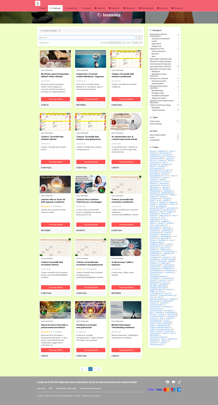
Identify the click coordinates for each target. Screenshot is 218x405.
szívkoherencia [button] (155, 309)
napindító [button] (165, 257)
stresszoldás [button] (155, 301)
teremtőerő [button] (171, 316)
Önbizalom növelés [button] (159, 81)
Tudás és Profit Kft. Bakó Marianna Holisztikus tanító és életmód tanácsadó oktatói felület (87, 382)
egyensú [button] (164, 185)
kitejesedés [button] (154, 229)
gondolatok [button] (171, 208)
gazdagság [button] (160, 206)
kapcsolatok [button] (160, 225)
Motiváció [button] (155, 54)
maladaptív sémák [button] (157, 244)
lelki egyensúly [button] (163, 238)
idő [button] (164, 219)
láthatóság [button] (165, 235)
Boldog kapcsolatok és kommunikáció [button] (158, 35)
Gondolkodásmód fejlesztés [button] (160, 64)
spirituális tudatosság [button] (158, 299)
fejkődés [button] (162, 202)
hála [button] (161, 212)
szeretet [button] (163, 303)
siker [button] (152, 297)
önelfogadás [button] (155, 269)
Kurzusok (163, 8)
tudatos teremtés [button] (156, 159)
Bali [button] (164, 162)
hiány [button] (174, 216)
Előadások (178, 8)
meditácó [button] (153, 250)
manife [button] (169, 244)
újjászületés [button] (154, 335)
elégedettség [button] (155, 191)
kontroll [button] (167, 233)
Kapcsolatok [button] (156, 44)
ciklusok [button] (165, 178)
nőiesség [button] (161, 261)
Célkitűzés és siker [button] (157, 49)
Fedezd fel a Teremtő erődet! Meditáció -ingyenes (90, 75)
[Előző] (82, 369)
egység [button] (165, 187)
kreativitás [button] (154, 235)
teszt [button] (166, 320)
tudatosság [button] (154, 333)
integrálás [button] (165, 221)
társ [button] (151, 312)
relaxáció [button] (169, 290)
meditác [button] (153, 248)
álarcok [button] (153, 161)
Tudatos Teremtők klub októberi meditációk (123, 75)
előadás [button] (172, 195)
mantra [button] (167, 246)
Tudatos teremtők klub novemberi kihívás (52, 263)
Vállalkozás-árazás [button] (159, 98)
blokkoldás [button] (165, 172)
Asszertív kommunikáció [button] (161, 39)
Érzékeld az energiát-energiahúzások (86, 326)
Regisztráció (72, 8)
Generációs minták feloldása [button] (160, 61)
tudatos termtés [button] (156, 331)
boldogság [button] (154, 174)
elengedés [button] (162, 151)
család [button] (161, 179)
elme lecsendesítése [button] (158, 195)
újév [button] (172, 333)
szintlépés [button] (167, 307)
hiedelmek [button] (154, 217)
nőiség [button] (170, 261)
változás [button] (164, 341)
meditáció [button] (163, 248)
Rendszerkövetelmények (90, 388)
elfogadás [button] (154, 193)
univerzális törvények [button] (158, 337)
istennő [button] (161, 223)
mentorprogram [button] (169, 252)
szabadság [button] (167, 301)
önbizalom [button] (154, 267)
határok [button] (153, 153)
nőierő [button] (152, 261)
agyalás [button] (169, 159)
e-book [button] (166, 181)
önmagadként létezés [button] (158, 276)
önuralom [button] (162, 280)
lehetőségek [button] (165, 236)
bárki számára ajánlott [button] (158, 135)
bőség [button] (152, 151)
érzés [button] (171, 151)
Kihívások (115, 8)
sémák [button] (152, 295)
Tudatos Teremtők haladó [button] (159, 327)
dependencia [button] (155, 181)
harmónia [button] (164, 214)
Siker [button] (153, 56)
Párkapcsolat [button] (156, 46)
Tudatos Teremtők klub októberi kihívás (52, 137)
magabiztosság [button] (156, 242)
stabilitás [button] (172, 299)
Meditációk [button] (156, 71)
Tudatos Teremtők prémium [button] (160, 329)
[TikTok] (179, 382)
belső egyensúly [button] (156, 168)
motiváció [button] (153, 255)
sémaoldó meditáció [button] (167, 295)
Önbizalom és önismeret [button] (159, 78)
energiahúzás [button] (155, 198)
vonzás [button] (162, 343)
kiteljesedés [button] (167, 229)
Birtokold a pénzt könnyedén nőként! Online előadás (55, 75)
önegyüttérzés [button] (167, 267)
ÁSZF (50, 388)
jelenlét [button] (170, 223)
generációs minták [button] (157, 208)
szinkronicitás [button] (155, 307)
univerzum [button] (154, 339)
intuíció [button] (152, 223)
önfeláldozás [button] (170, 271)
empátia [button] (153, 197)
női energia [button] (154, 259)
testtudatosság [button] (155, 320)
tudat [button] (152, 324)
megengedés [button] (155, 252)
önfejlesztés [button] (155, 155)
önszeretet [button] (166, 155)
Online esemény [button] (156, 124)
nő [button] (173, 257)
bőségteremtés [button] (156, 176)
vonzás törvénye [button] (156, 345)
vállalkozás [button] (154, 341)
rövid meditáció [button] (156, 293)
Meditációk (130, 8)
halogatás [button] (170, 212)
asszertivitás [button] (155, 162)
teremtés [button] (170, 157)
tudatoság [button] (169, 331)
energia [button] (162, 197)
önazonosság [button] (155, 265)
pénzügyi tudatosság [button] (158, 288)
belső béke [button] (161, 166)
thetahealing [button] (154, 322)
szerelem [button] (153, 303)
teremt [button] (162, 314)
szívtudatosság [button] (156, 310)
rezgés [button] (152, 291)
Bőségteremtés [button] (157, 90)
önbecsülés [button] (168, 265)
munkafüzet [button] (154, 257)
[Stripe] (164, 389)
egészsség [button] (154, 185)
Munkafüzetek (147, 8)
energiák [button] (166, 198)
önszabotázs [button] (155, 278)
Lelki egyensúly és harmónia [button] (160, 66)
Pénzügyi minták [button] (158, 93)
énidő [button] (152, 200)
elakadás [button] (165, 189)
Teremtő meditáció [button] (157, 316)
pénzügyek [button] (163, 284)
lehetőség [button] (154, 236)
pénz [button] (165, 282)
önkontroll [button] (154, 274)
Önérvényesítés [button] (158, 83)
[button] (55, 105)
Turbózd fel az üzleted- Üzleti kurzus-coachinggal (88, 200)
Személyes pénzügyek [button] (160, 96)
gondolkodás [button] (155, 210)
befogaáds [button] (154, 164)
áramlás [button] (161, 161)
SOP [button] (159, 297)
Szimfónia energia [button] (157, 157)
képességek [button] (155, 227)
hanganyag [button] (154, 214)
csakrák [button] (153, 179)
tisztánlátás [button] (166, 322)
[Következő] (99, 369)
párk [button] (170, 280)
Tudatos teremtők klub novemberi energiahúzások (89, 263)
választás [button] (171, 339)
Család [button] (154, 41)
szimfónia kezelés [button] (157, 305)
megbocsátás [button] (165, 250)
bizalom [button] (168, 170)
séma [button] (167, 293)
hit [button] (162, 217)
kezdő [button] (152, 137)
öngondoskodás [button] (156, 272)
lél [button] (174, 236)
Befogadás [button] (156, 108)
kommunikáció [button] (164, 153)
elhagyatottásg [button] (167, 193)
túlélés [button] (165, 333)
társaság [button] (159, 312)
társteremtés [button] (170, 312)
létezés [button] (153, 240)
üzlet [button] (163, 339)
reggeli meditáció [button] (156, 290)
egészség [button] (163, 183)
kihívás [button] (165, 227)
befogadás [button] (165, 164)
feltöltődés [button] (163, 204)
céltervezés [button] (154, 178)
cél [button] (166, 176)
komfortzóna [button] (166, 231)
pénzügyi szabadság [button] (158, 286)
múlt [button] (162, 255)
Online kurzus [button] (155, 121)
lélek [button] (152, 238)
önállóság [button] (164, 263)
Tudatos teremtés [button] (158, 110)
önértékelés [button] (167, 269)
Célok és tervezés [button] (158, 51)
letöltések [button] (163, 240)
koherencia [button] (154, 231)
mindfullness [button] (155, 253)
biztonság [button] (154, 172)
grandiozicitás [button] (168, 210)
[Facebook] (167, 382)
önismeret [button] (169, 272)
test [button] (161, 318)
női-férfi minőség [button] (167, 259)
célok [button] (172, 176)
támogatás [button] (168, 310)
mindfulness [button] (167, 253)
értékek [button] (166, 200)
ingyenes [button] (153, 221)
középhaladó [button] (155, 140)
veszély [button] (153, 343)
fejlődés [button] (172, 202)
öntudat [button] (153, 280)
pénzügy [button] (153, 284)
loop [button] (171, 240)
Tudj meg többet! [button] (55, 99)
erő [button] (158, 200)
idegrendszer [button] (155, 219)
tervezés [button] (153, 318)
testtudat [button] (169, 318)
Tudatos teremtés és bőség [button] (160, 105)
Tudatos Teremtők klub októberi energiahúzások (88, 137)
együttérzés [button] (154, 189)
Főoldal (43, 8)
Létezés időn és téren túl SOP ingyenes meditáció (53, 200)
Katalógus (56, 8)
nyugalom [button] (153, 263)
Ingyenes (101, 8)
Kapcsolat (41, 388)
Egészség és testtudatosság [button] (160, 59)
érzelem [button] (153, 202)
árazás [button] (170, 161)
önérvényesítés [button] (156, 271)
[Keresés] (139, 37)
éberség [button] (153, 183)
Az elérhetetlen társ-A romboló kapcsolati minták (124, 137)
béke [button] (152, 166)
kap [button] (151, 225)
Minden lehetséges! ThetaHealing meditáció (123, 326)
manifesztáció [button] (155, 246)
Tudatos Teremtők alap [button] (158, 326)
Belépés (87, 8)
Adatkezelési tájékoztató (66, 388)
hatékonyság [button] (164, 216)
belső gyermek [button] (155, 170)
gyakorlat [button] (153, 212)
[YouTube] (173, 382)
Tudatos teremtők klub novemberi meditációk (122, 200)
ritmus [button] (161, 291)
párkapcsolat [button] (155, 282)
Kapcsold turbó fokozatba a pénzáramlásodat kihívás (54, 326)
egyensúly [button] (154, 187)
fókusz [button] (173, 204)
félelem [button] (153, 204)
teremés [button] (153, 314)
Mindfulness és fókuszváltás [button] (160, 69)
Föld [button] (151, 206)
